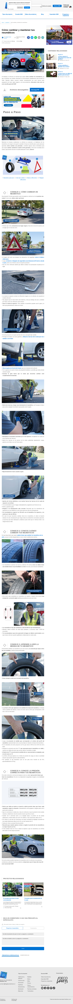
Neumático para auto (8, 178)
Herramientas (21, 986)
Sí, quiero (27, 7)
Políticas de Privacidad (14, 1000)
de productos (30, 14)
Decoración (20, 982)
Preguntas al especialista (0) (10, 955)
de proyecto (7, 14)
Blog (42, 14)
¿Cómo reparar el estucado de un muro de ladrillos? (64, 58)
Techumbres (30, 991)
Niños (28, 981)
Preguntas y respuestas (65, 15)
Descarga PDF (35, 89)
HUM (19, 14)
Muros (28, 979)
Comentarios (33, 928)
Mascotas (20, 991)
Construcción (21, 980)
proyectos (7, 22)
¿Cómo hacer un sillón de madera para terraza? (65, 74)
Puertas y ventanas (31, 989)
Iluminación (20, 989)
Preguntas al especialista (12, 928)
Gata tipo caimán (20, 178)
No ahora (20, 7)
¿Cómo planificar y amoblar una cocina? (63, 66)
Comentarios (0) (24, 955)
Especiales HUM (54, 14)
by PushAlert (11, 9)
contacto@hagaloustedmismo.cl (7, 983)
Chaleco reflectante (32, 178)
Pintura (29, 983)
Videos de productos (46, 976)
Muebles (29, 976)
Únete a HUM (57, 5)
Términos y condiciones (3, 1000)
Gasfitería (20, 984)
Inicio (3, 22)
